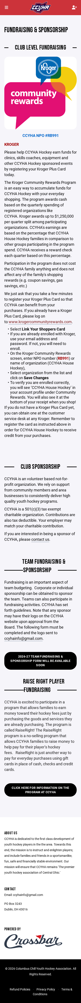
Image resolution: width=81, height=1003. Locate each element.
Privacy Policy (46, 989)
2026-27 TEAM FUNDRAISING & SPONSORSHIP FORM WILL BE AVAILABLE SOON (40, 660)
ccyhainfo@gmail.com (23, 638)
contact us (40, 539)
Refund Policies (20, 989)
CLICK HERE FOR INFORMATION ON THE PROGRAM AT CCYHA (40, 790)
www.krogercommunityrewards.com (40, 321)
